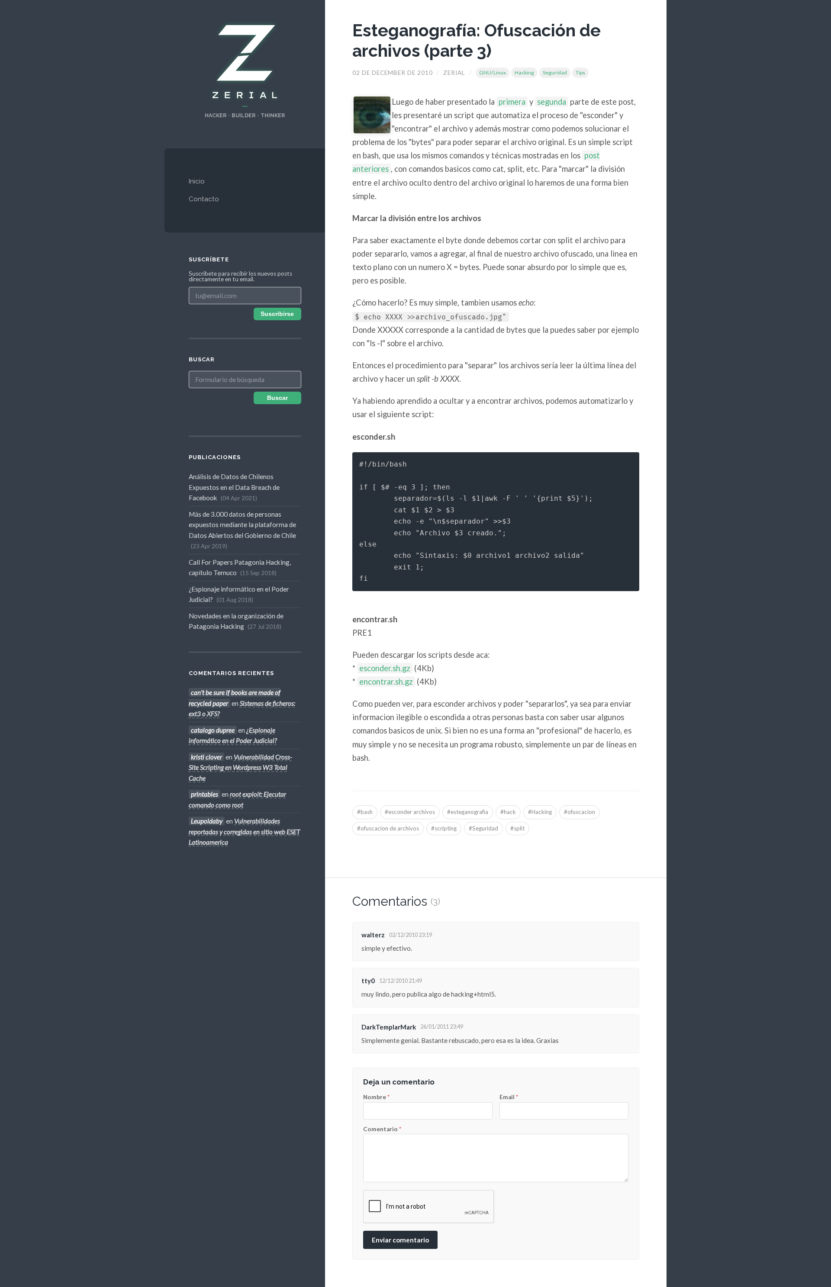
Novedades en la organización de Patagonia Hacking (236, 621)
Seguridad (555, 72)
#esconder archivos (410, 811)
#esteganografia (467, 811)
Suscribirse (277, 314)
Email (508, 1097)
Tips (580, 72)
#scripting (444, 828)
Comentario (382, 1129)
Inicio (197, 181)
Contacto (204, 199)
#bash (365, 811)
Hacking (524, 72)
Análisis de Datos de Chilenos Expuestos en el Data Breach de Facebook (234, 487)
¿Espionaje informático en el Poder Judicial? (239, 594)
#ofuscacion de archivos (388, 828)
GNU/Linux (492, 72)
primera (512, 101)
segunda (551, 101)
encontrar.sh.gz (386, 681)
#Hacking (540, 811)
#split (517, 828)
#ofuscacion (579, 811)
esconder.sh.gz (384, 668)
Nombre (376, 1097)
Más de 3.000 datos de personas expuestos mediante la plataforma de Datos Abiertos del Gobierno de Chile (242, 530)
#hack (508, 811)
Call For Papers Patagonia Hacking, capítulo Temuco (240, 567)
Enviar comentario (400, 1240)
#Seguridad (483, 828)
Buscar (277, 398)
